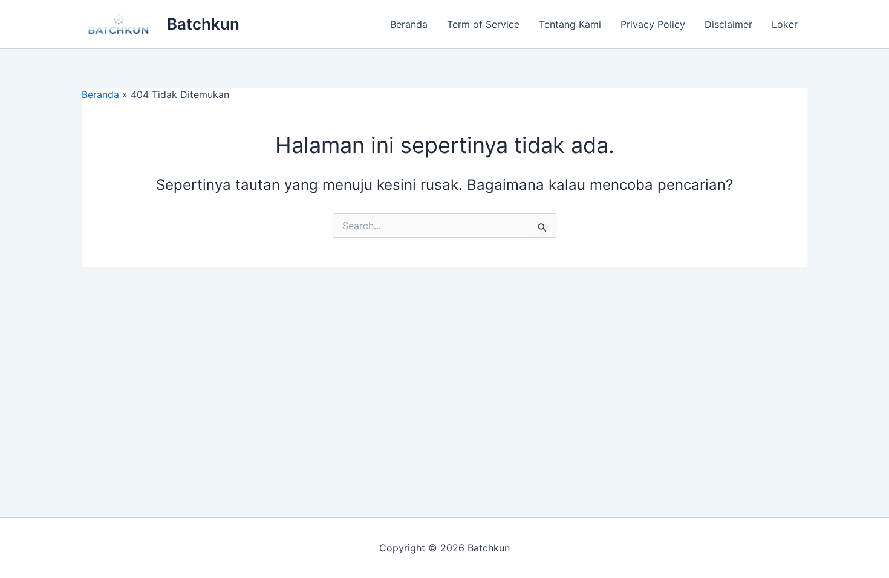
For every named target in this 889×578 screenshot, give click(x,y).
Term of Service (483, 24)
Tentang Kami (570, 24)
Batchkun (203, 24)
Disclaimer (728, 24)
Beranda (409, 24)
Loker (785, 24)
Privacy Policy (652, 24)
